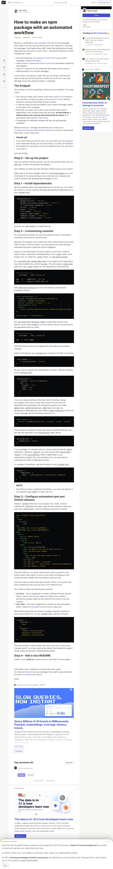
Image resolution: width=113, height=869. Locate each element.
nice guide (62, 582)
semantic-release (28, 63)
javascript (26, 37)
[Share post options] (4, 88)
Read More (19, 751)
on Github (27, 675)
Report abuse (50, 780)
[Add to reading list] (4, 75)
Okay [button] (5, 865)
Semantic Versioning (39, 118)
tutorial (34, 37)
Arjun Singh (23, 10)
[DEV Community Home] (3, 2)
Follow (96, 15)
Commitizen (36, 61)
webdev (18, 37)
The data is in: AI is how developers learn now (43, 819)
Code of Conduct (39, 780)
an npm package (39, 43)
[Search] (9, 2)
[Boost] (4, 81)
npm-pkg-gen (34, 672)
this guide (35, 607)
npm (40, 37)
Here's (25, 596)
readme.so (44, 659)
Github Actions (46, 63)
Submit (21, 775)
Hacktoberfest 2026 (102, 115)
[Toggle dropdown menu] (72, 684)
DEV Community (100, 33)
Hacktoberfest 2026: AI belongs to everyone (94, 104)
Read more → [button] (20, 836)
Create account (104, 2)
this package (67, 141)
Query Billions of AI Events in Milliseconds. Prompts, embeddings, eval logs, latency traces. (41, 724)
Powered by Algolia (59, 2)
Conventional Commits (41, 58)
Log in (93, 2)
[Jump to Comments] (4, 68)
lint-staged (25, 69)
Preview (30, 775)
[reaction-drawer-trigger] (4, 61)
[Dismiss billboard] (109, 841)
